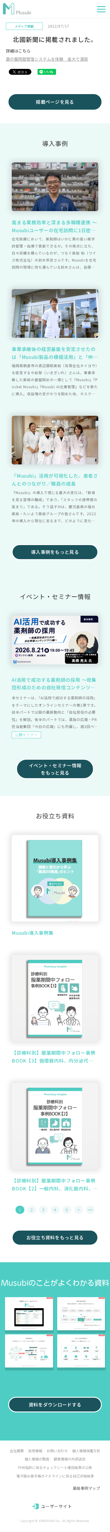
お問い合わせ (57, 1450)
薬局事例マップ (86, 1488)
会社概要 (17, 1450)
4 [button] (55, 1209)
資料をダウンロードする (55, 1404)
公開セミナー (26, 734)
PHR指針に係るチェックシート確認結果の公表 (55, 1467)
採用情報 (35, 1450)
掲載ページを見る (55, 102)
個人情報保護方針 (86, 1450)
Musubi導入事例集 (33, 932)
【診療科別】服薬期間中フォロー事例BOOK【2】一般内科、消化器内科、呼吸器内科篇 (54, 1184)
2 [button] (32, 1209)
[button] (101, 9)
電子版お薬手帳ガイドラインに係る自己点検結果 (55, 1475)
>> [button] (90, 1209)
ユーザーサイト (56, 1506)
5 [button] (67, 1209)
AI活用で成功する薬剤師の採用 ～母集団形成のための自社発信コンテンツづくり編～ (54, 684)
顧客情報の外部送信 (69, 1458)
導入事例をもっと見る (55, 552)
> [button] (78, 1209)
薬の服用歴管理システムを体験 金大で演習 (47, 59)
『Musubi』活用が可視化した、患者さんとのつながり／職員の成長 (55, 479)
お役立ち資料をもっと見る (55, 1237)
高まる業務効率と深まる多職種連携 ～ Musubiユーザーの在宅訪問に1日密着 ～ (54, 226)
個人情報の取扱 (37, 1458)
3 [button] (43, 1209)
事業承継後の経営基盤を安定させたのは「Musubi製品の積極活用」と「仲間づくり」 (55, 353)
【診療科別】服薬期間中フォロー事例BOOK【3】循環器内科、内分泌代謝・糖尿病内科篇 (54, 1056)
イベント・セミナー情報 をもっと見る (55, 769)
